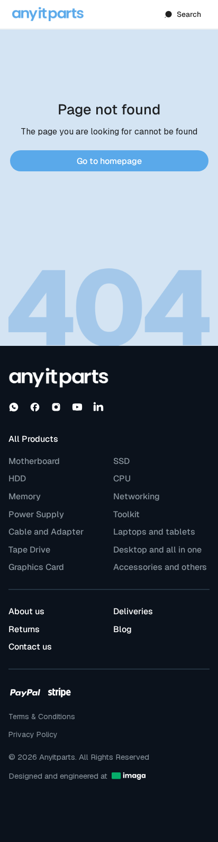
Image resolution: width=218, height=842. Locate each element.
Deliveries (133, 611)
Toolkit (126, 514)
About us (26, 611)
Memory (24, 496)
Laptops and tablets (154, 532)
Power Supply (36, 514)
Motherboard (34, 461)
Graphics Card (36, 567)
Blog (122, 629)
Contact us (30, 647)
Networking (136, 496)
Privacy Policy (33, 734)
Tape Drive (29, 550)
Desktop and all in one (157, 550)
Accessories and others (160, 567)
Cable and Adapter (46, 532)
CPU (122, 478)
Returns (24, 629)
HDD (17, 478)
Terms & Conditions (41, 716)
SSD (121, 461)
